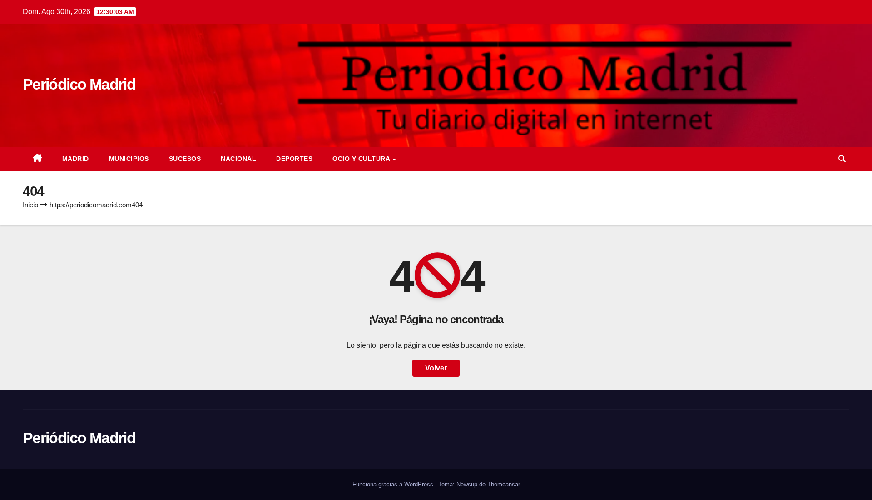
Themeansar (503, 484)
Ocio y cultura (362, 158)
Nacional (238, 158)
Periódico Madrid (79, 84)
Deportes (294, 158)
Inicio (30, 205)
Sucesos (185, 158)
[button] (842, 159)
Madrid (75, 158)
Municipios (129, 158)
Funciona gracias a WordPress (393, 484)
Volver (436, 368)
